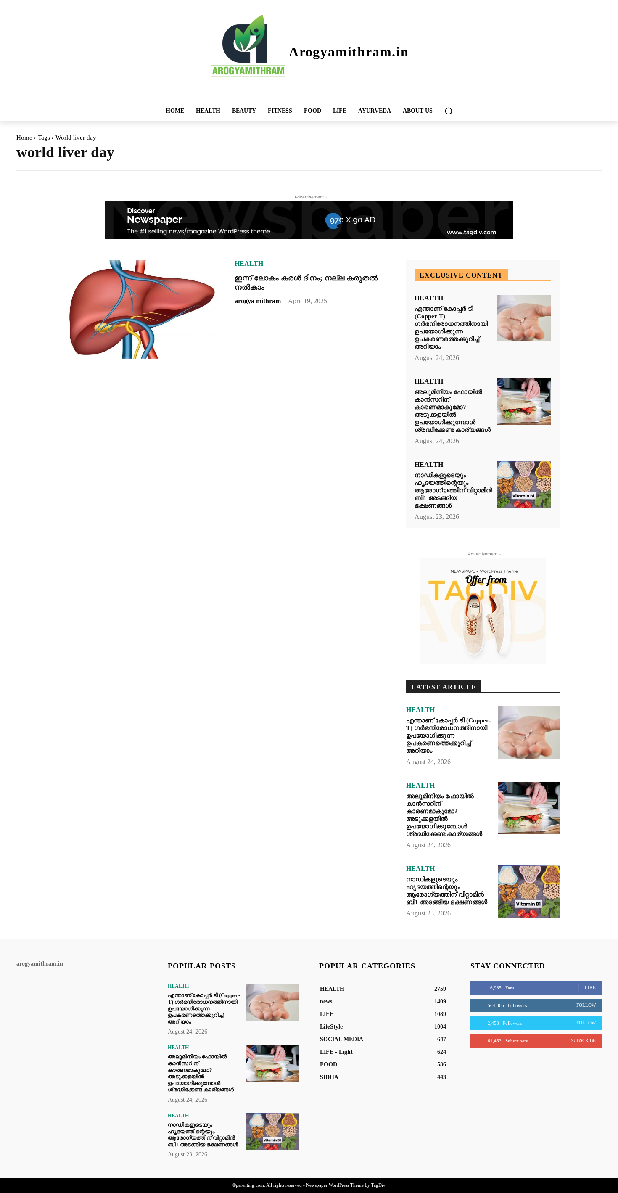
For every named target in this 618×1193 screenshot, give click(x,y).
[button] (448, 111)
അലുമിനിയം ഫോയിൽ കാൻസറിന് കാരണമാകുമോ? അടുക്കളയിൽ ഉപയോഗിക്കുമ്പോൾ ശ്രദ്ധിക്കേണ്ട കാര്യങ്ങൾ (453, 411)
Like (590, 987)
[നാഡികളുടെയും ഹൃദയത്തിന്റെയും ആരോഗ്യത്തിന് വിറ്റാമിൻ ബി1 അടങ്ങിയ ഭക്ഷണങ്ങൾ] (524, 484)
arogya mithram (258, 300)
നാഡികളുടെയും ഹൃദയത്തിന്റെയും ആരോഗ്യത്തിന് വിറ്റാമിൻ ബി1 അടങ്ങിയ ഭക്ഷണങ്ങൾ (453, 490)
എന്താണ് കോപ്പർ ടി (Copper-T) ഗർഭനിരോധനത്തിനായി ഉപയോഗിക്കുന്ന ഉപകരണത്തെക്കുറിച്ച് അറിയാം (451, 327)
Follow (586, 1005)
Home (24, 137)
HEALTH (249, 263)
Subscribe (583, 1040)
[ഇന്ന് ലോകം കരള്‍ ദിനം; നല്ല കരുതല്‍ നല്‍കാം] (140, 309)
